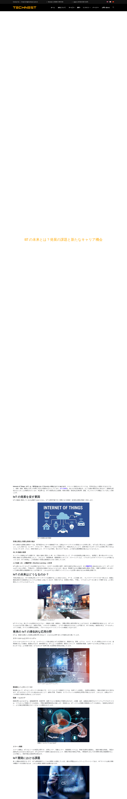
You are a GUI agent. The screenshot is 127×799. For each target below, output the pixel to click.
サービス (71, 7)
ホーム (53, 7)
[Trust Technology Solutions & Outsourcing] (24, 7)
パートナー (95, 7)
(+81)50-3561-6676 (82, 2)
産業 (78, 7)
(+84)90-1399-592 (58, 2)
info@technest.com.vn (31, 2)
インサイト (86, 7)
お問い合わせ (106, 7)
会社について (62, 7)
